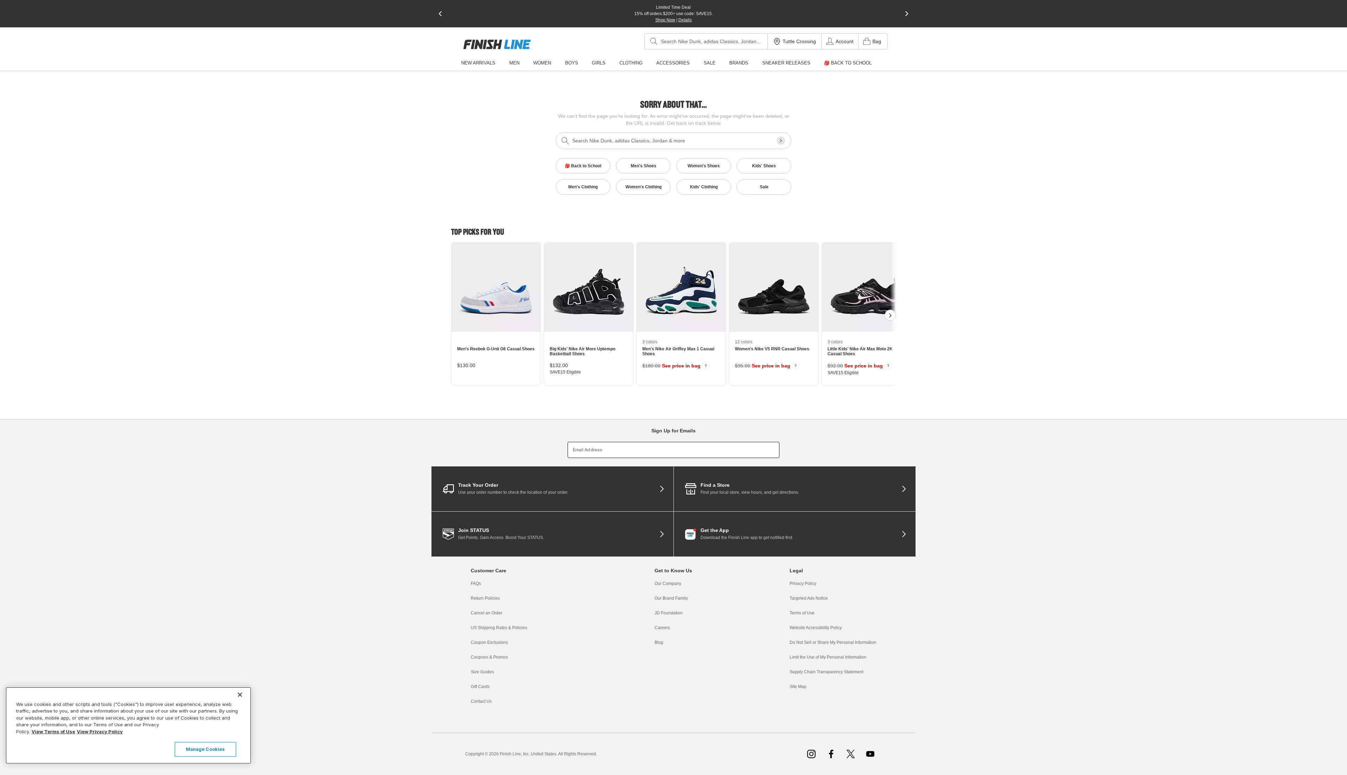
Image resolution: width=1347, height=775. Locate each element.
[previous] (440, 13)
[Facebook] (831, 754)
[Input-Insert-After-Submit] (781, 140)
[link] (497, 44)
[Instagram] (811, 754)
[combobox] (706, 41)
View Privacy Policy (100, 731)
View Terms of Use (53, 731)
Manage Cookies (205, 749)
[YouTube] (870, 754)
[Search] (653, 41)
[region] (128, 725)
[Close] (240, 694)
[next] (907, 13)
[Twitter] (850, 754)
